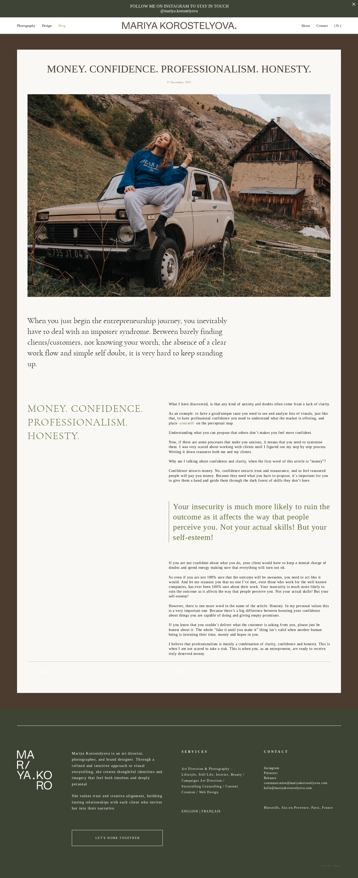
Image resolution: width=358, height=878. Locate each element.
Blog (62, 26)
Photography (26, 26)
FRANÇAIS (211, 811)
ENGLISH (190, 811)
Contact (322, 26)
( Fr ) (337, 26)
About (305, 26)
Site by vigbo (331, 865)
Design (47, 26)
